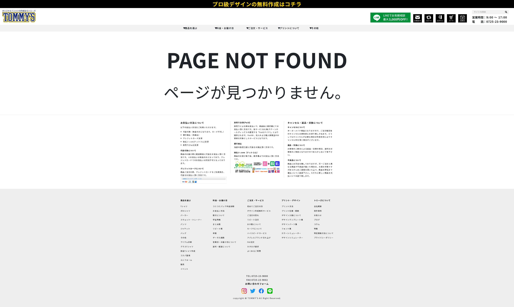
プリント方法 (287, 206)
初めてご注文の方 (255, 206)
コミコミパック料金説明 (223, 206)
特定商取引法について (324, 233)
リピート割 (218, 228)
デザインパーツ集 (289, 224)
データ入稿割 (219, 237)
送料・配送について (221, 246)
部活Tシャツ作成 (188, 251)
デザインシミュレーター (292, 237)
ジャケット (185, 228)
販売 (182, 264)
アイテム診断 (186, 242)
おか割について (254, 224)
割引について (219, 215)
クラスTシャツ (187, 246)
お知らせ (318, 215)
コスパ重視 (185, 255)
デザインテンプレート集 (292, 219)
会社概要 (318, 206)
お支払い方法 (219, 211)
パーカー (184, 215)
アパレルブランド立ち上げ (259, 237)
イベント (184, 269)
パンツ (184, 224)
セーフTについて (254, 228)
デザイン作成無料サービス (259, 211)
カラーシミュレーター (291, 233)
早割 (215, 233)
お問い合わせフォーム (257, 283)
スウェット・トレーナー (191, 219)
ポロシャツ (185, 211)
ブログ (317, 219)
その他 (315, 28)
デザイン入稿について (291, 215)
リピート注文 (253, 219)
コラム (317, 224)
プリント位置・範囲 (290, 211)
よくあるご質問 (254, 251)
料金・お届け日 (225, 28)
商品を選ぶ (191, 28)
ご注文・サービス (258, 28)
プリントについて (289, 28)
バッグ (183, 233)
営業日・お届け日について (224, 242)
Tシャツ (184, 206)
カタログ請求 (253, 246)
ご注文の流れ (253, 215)
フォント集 (286, 228)
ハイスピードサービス (257, 233)
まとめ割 (217, 224)
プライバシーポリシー (324, 237)
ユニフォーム (186, 260)
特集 (316, 228)
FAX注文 (251, 242)
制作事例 (318, 211)
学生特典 (217, 219)
